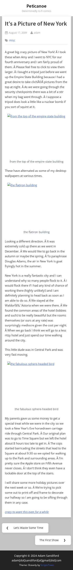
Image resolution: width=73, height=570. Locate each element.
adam (37, 32)
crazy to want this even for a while (27, 512)
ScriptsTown (47, 565)
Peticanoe (36, 6)
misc (12, 40)
